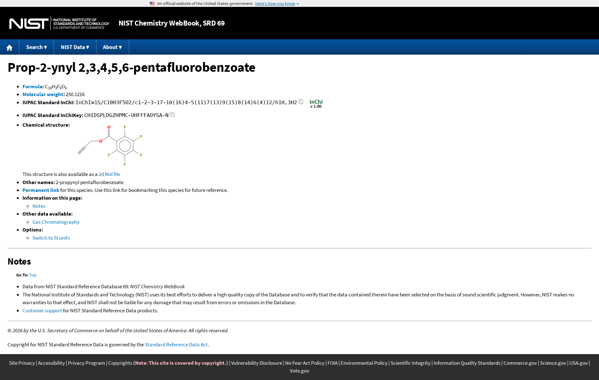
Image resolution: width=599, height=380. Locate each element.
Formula (32, 86)
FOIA (333, 362)
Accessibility (51, 362)
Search (34, 47)
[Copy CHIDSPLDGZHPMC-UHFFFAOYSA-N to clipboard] (172, 116)
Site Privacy (22, 362)
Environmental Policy (364, 362)
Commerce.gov (520, 362)
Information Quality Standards (467, 362)
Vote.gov (299, 370)
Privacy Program (86, 362)
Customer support (42, 310)
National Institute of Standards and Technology (59, 23)
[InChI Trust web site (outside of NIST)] (316, 107)
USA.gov (578, 362)
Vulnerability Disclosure (256, 362)
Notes (38, 205)
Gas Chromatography (56, 221)
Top (33, 275)
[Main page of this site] (9, 47)
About (110, 47)
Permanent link (40, 190)
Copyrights (120, 362)
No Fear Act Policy (304, 362)
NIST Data (73, 47)
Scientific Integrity (411, 362)
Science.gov (553, 362)
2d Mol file (109, 174)
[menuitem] (9, 47)
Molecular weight (42, 94)
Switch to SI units (51, 237)
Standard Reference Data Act (176, 344)
